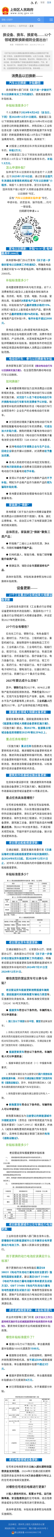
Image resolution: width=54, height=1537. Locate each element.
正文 (32, 26)
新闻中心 (12, 26)
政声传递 (23, 26)
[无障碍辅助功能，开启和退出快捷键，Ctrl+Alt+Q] (34, 2)
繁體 (42, 2)
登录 (49, 2)
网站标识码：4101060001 (16, 1528)
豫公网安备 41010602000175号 (27, 1532)
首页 (4, 26)
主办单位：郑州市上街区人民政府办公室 (26, 1524)
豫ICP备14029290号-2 (38, 1528)
